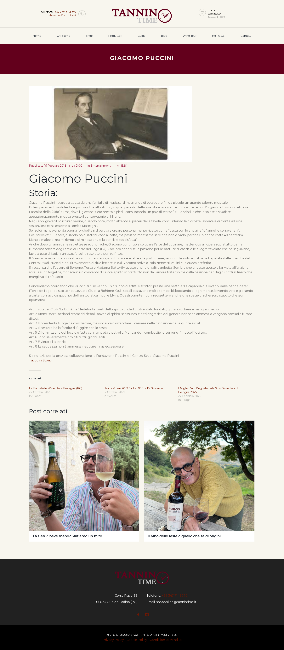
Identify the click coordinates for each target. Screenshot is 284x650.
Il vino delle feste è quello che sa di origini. (184, 536)
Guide (141, 35)
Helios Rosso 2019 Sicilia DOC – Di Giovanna (133, 388)
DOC (79, 165)
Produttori (115, 35)
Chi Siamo (63, 35)
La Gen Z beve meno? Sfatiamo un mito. (68, 536)
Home (37, 35)
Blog (164, 35)
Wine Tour (189, 35)
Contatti (246, 35)
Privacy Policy (113, 640)
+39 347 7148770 (66, 11)
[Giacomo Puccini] (110, 124)
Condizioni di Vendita (166, 640)
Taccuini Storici (40, 360)
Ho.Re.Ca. (218, 35)
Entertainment (101, 165)
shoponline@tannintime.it (63, 15)
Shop (89, 35)
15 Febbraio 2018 (55, 165)
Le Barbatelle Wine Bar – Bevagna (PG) (55, 388)
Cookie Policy (137, 640)
